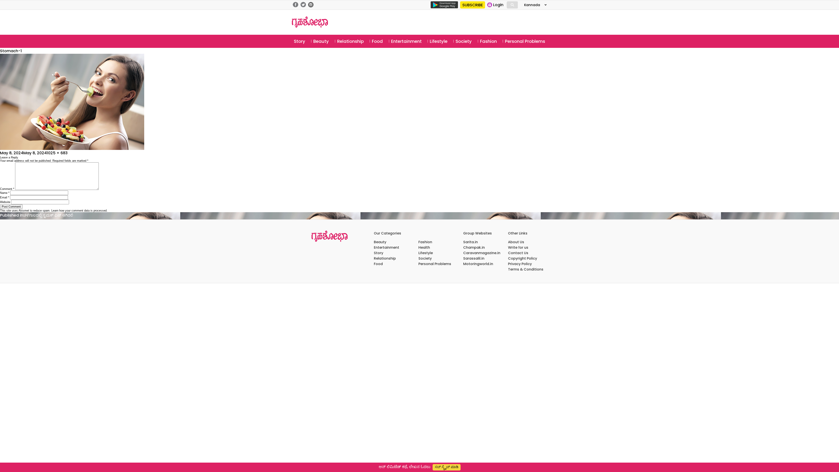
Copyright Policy (522, 258)
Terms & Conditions (525, 269)
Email (4, 197)
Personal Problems (525, 41)
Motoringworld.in (478, 263)
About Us (516, 242)
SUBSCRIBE (472, 5)
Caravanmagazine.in (481, 252)
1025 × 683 (57, 153)
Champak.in (474, 247)
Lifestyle (438, 41)
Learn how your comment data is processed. (79, 210)
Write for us (518, 247)
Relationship (350, 41)
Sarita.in (470, 242)
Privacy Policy (520, 263)
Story (299, 41)
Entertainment (406, 41)
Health (424, 247)
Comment (7, 189)
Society (464, 41)
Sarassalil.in (473, 258)
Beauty (321, 41)
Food (377, 41)
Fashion (488, 41)
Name (4, 192)
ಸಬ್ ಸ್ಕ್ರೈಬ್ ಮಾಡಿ (446, 466)
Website (5, 202)
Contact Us (518, 252)
